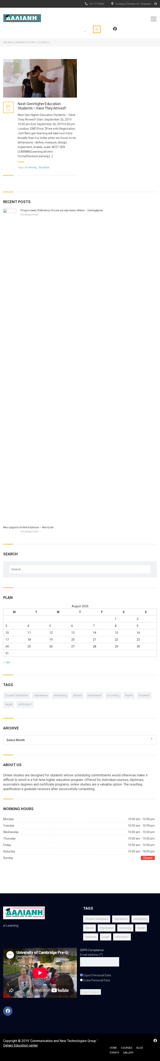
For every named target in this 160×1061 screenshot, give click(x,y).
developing (60, 695)
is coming (113, 695)
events (114, 1052)
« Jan (6, 662)
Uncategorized (29, 214)
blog (139, 1047)
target (8, 704)
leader (129, 695)
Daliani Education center (20, 1045)
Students (144, 695)
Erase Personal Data (96, 980)
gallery (128, 1052)
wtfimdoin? (25, 704)
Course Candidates (16, 695)
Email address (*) (91, 954)
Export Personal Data (97, 975)
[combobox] (80, 740)
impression (94, 695)
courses (126, 1047)
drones (77, 695)
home (113, 1047)
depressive (41, 695)
